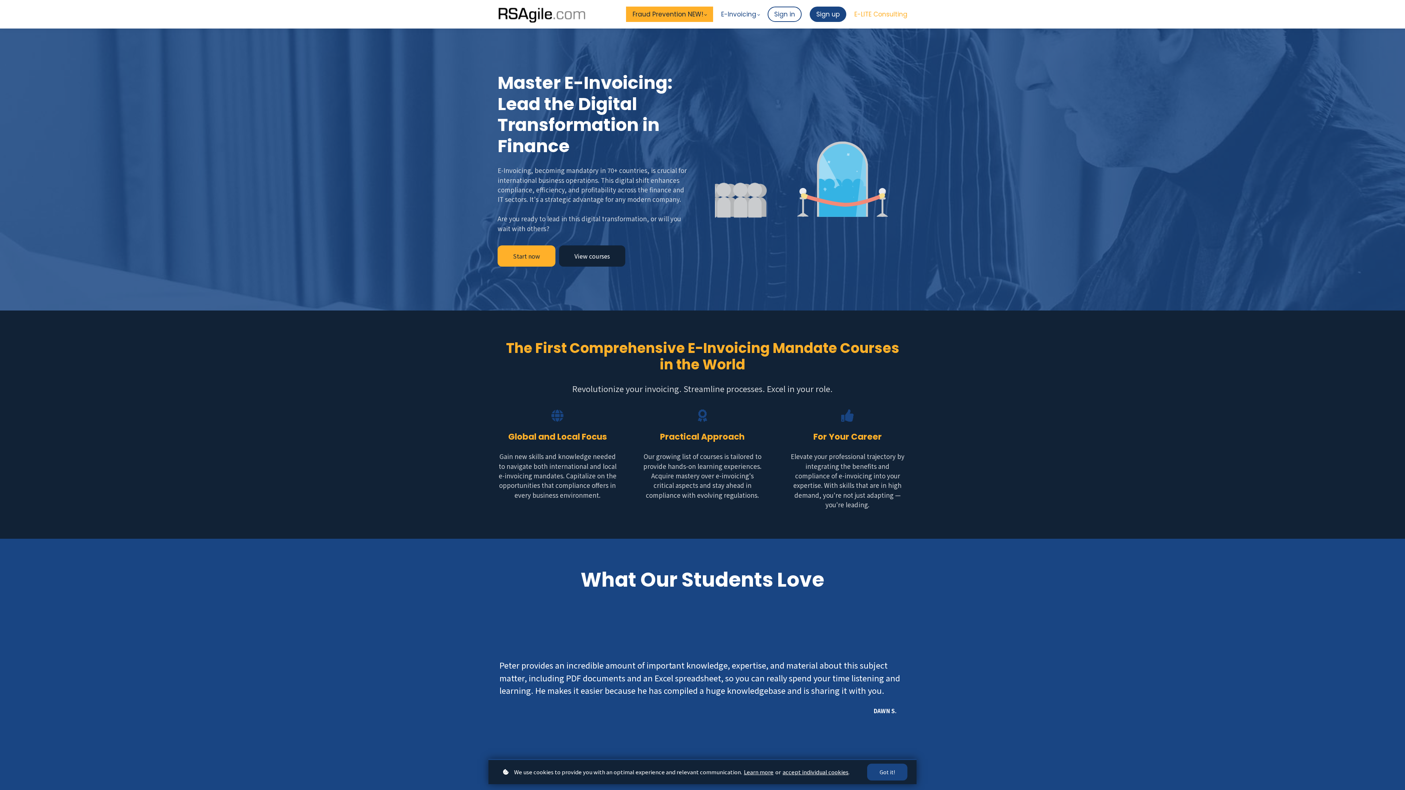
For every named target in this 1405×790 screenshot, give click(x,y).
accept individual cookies (815, 772)
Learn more (758, 772)
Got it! (887, 772)
